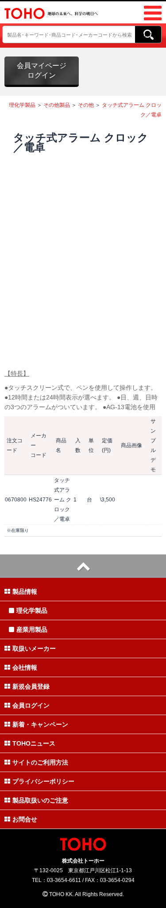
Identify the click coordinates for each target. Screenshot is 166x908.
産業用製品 (31, 629)
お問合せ (24, 819)
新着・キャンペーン (40, 724)
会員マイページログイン (41, 70)
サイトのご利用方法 (40, 762)
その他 (86, 105)
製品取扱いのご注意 (40, 800)
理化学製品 (22, 105)
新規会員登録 (31, 686)
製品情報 (24, 591)
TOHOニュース (33, 743)
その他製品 (56, 105)
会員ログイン (31, 705)
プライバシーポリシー (43, 781)
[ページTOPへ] (83, 566)
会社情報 (24, 667)
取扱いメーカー (34, 648)
